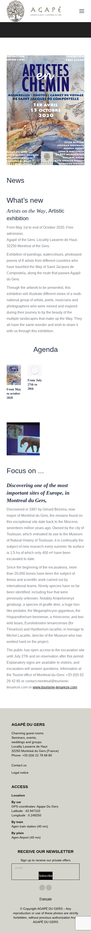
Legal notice (19, 772)
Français (46, 898)
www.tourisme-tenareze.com (55, 687)
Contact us (19, 765)
